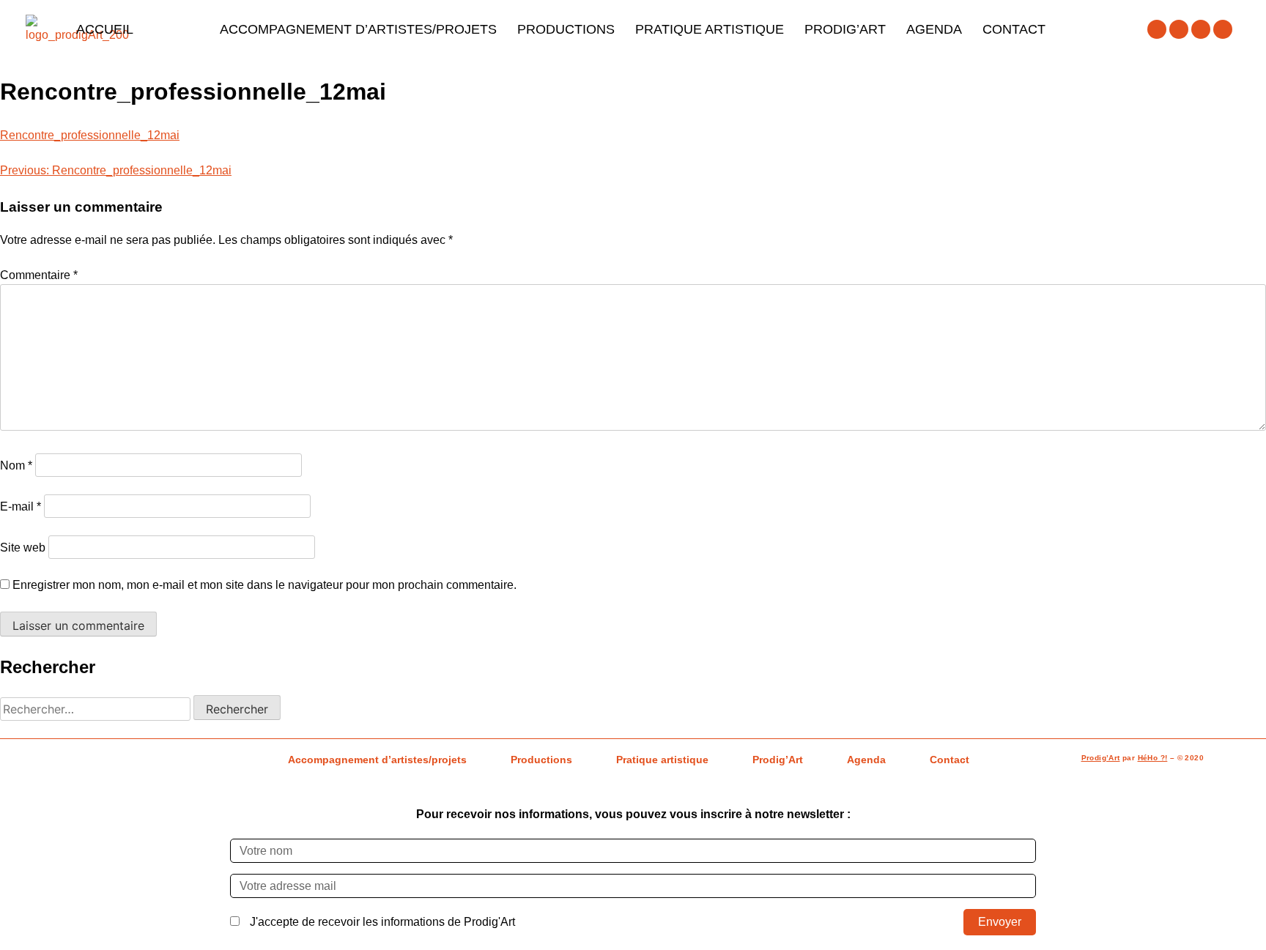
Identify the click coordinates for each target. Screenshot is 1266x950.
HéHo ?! (1153, 758)
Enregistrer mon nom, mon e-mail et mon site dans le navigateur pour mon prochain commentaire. (264, 585)
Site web (22, 547)
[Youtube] (1200, 29)
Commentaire (39, 275)
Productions (566, 29)
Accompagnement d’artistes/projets (358, 29)
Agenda (934, 29)
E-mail (20, 506)
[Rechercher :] (96, 709)
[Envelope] (1222, 29)
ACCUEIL (104, 29)
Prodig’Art (845, 29)
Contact (1013, 29)
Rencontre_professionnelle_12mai (89, 135)
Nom (16, 465)
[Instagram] (1178, 29)
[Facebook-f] (1156, 29)
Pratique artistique (709, 29)
